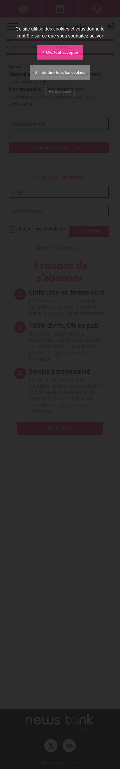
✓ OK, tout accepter (59, 52)
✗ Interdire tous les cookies (60, 72)
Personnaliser (60, 91)
